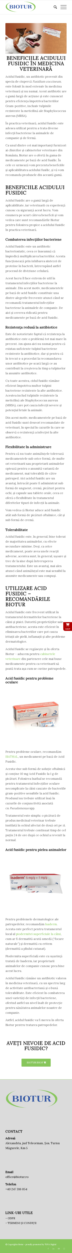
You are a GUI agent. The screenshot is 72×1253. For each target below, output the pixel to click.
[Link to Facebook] (48, 1248)
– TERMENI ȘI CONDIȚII (20, 1223)
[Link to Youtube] (58, 1248)
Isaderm (51, 924)
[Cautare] (53, 7)
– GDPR (10, 1218)
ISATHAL (11, 757)
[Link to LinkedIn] (53, 1248)
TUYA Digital (50, 1244)
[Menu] (62, 7)
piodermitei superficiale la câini (38, 934)
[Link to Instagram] (64, 1248)
